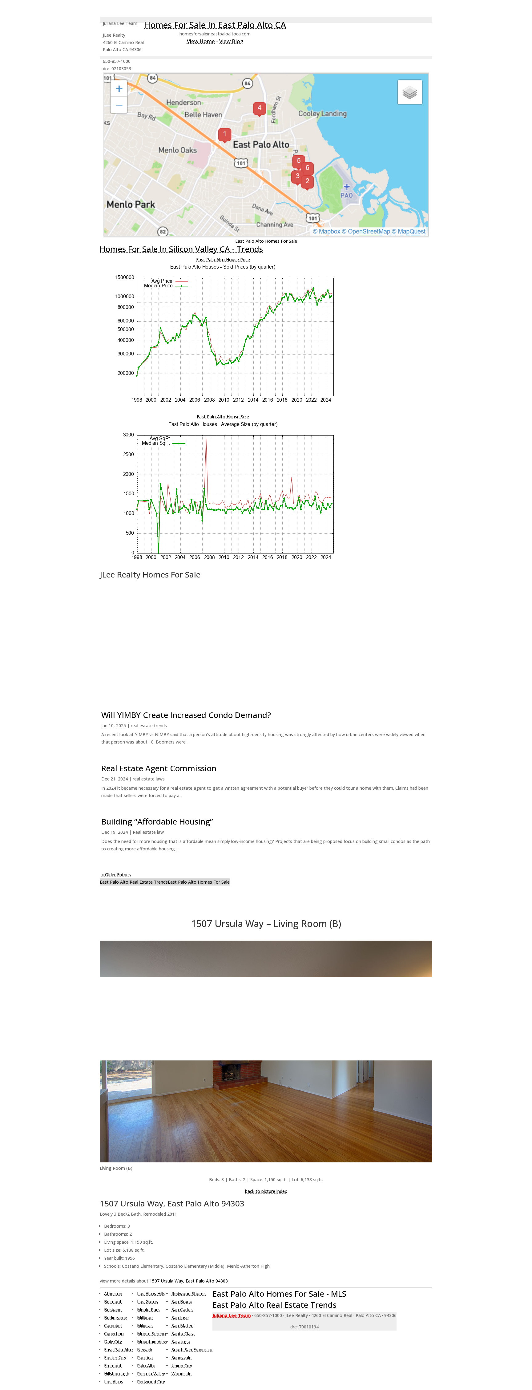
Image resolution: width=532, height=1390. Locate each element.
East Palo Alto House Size (223, 416)
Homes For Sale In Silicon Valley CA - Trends (181, 248)
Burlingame (115, 1317)
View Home (201, 41)
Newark (144, 1349)
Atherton (113, 1293)
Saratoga (180, 1341)
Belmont (113, 1301)
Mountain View (152, 1341)
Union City (181, 1365)
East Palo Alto (118, 1349)
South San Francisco (191, 1349)
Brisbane (113, 1309)
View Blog (231, 41)
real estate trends (149, 725)
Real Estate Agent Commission (158, 768)
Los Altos (113, 1381)
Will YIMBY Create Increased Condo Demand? (186, 714)
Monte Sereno (151, 1333)
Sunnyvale (181, 1357)
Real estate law (148, 832)
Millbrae (145, 1317)
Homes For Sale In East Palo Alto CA (215, 24)
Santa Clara (183, 1333)
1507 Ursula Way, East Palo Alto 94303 (189, 1281)
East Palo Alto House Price (223, 259)
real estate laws (149, 779)
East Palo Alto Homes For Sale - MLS (279, 1293)
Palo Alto (146, 1365)
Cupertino (114, 1333)
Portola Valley (151, 1373)
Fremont (113, 1365)
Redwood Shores (188, 1293)
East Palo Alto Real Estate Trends (134, 882)
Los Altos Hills (151, 1293)
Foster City (115, 1357)
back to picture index (266, 1191)
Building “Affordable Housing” (157, 821)
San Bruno (181, 1301)
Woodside (181, 1373)
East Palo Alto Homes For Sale (266, 241)
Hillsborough (116, 1373)
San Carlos (182, 1309)
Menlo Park (148, 1309)
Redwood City (151, 1381)
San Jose (180, 1317)
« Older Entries (116, 874)
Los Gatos (147, 1301)
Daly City (113, 1341)
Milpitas (145, 1325)
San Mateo (182, 1325)
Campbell (113, 1325)
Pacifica (145, 1357)
